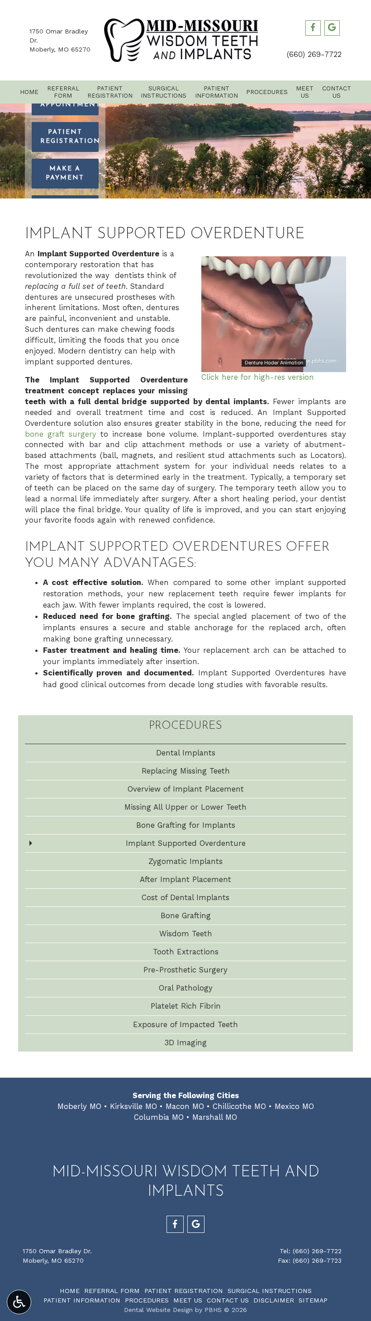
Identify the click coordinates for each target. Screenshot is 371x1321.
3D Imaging (186, 1042)
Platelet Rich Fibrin (186, 1005)
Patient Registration (183, 1290)
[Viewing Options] (19, 1302)
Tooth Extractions (186, 951)
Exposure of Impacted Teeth (185, 1024)
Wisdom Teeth (185, 933)
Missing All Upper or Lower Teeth (185, 806)
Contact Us (228, 1300)
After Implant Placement (185, 879)
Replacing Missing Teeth (186, 770)
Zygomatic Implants (185, 861)
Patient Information (81, 1300)
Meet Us (187, 1300)
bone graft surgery (60, 434)
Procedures (267, 92)
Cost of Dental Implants (185, 897)
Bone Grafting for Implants (185, 825)
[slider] (273, 365)
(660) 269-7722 (314, 54)
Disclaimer (273, 1300)
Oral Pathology (186, 987)
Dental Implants (185, 752)
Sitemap (313, 1300)
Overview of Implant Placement (186, 788)
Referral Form (112, 1290)
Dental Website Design (158, 1309)
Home (29, 92)
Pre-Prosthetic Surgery (185, 969)
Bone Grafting (186, 915)
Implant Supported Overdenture (186, 843)
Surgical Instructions (270, 1290)
